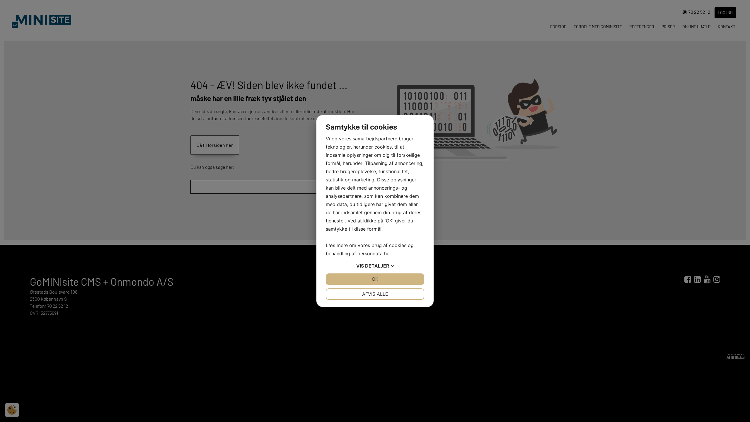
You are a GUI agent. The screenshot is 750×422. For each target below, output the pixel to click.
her (387, 253)
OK (375, 279)
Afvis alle (375, 294)
